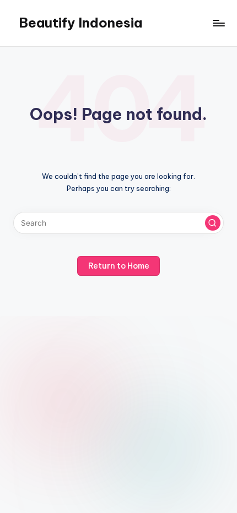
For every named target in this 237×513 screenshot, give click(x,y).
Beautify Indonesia (80, 22)
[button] (212, 223)
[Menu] (218, 23)
